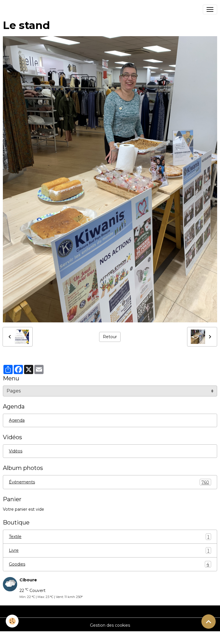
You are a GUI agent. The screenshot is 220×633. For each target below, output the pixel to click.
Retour (110, 336)
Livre (109, 550)
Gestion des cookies (110, 625)
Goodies (109, 564)
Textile (109, 536)
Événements (109, 482)
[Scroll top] (208, 621)
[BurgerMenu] (210, 9)
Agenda (17, 420)
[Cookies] (12, 621)
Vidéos (15, 451)
